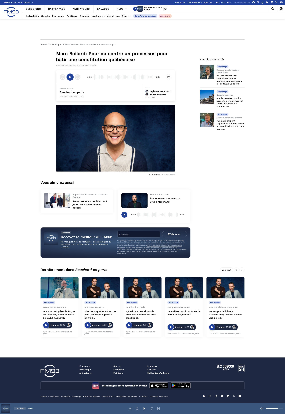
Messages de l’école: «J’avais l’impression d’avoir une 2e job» (225, 314)
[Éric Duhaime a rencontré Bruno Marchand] (134, 200)
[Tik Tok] (263, 2)
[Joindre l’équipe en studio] (165, 9)
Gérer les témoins (91, 397)
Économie (118, 369)
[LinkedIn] (272, 2)
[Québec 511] (241, 371)
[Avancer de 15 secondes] (77, 77)
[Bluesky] (267, 2)
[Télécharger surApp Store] (158, 385)
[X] (276, 2)
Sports (117, 366)
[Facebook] (253, 2)
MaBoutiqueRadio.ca (158, 373)
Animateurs (85, 373)
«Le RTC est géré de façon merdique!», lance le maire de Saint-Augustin (59, 314)
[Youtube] (281, 2)
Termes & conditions (50, 397)
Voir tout (226, 270)
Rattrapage (85, 369)
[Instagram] (258, 2)
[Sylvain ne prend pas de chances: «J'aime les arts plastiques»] (143, 288)
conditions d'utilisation (170, 251)
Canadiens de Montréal (145, 16)
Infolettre (152, 366)
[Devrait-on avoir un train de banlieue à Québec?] (184, 288)
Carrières (143, 397)
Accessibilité (107, 397)
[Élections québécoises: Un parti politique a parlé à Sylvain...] (101, 288)
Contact (151, 369)
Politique (118, 373)
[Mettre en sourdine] (261, 408)
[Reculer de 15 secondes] (62, 77)
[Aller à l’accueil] (11, 12)
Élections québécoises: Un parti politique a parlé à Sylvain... (100, 314)
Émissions (84, 366)
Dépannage (76, 397)
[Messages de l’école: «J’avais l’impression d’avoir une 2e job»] (225, 288)
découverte (165, 16)
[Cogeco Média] (225, 369)
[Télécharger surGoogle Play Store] (181, 385)
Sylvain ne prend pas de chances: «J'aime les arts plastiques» (141, 314)
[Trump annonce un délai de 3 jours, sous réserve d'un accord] (57, 200)
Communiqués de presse (126, 397)
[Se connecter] (281, 9)
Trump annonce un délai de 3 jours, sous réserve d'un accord (90, 204)
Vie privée (65, 397)
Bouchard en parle (72, 92)
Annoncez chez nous (158, 397)
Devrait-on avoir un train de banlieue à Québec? (184, 313)
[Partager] (168, 77)
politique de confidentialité (141, 251)
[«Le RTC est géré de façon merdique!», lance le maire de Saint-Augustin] (60, 288)
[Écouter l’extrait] (70, 77)
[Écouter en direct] (135, 8)
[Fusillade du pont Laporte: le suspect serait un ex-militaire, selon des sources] (207, 120)
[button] (130, 408)
